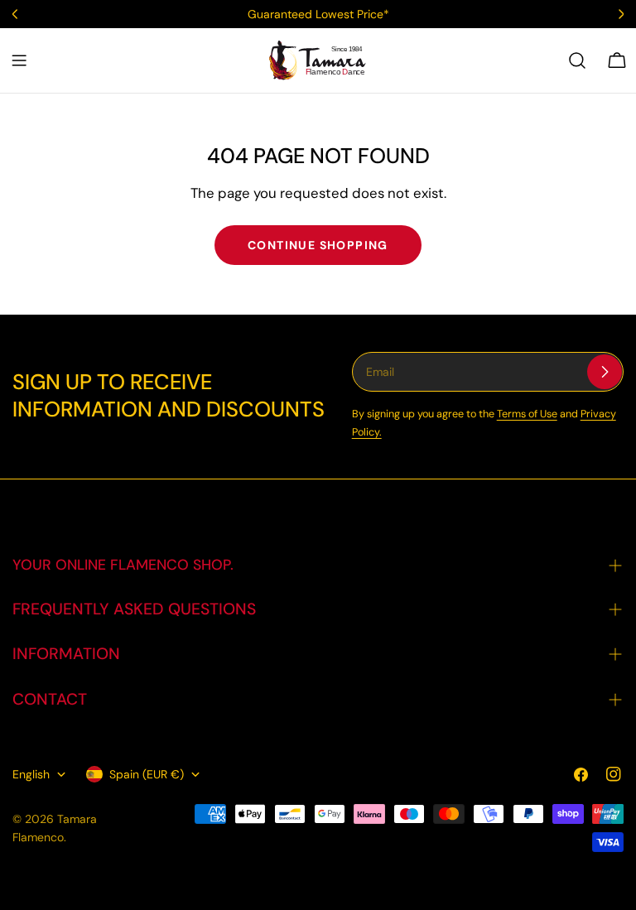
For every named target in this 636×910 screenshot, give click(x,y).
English (31, 774)
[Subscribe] (604, 371)
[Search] (577, 60)
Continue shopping (318, 245)
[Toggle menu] (19, 60)
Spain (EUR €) (146, 774)
